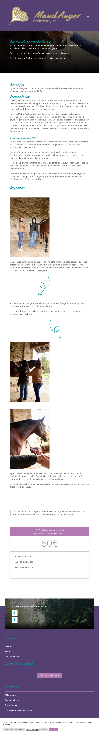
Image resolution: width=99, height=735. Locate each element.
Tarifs (7, 651)
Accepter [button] (53, 729)
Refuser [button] (44, 729)
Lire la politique (32, 729)
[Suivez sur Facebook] (15, 620)
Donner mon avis (49, 675)
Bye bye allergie (12, 700)
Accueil (8, 646)
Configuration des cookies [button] (14, 729)
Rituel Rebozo (11, 705)
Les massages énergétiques (18, 710)
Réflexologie (10, 695)
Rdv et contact (12, 656)
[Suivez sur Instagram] (15, 613)
